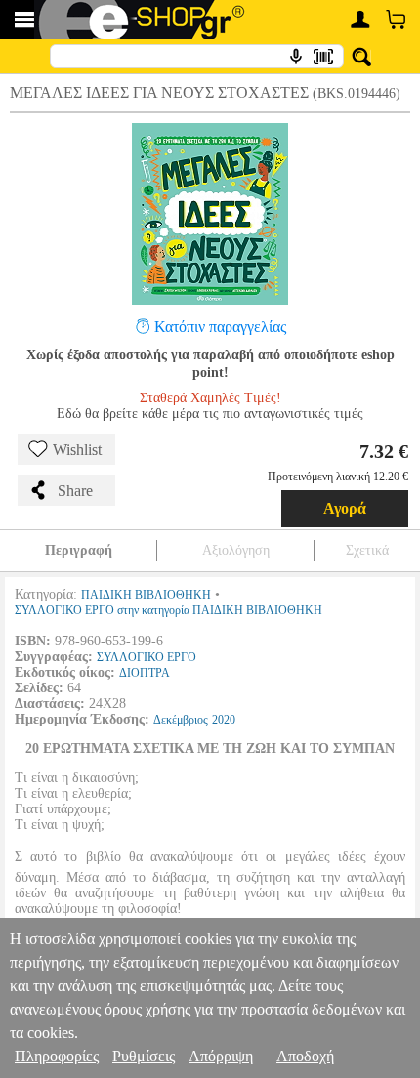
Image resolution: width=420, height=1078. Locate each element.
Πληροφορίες (57, 1056)
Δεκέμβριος (180, 719)
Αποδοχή (305, 1056)
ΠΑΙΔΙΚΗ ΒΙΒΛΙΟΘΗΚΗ (146, 594)
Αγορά (344, 508)
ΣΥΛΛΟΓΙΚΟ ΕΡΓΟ (146, 657)
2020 (223, 719)
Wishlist (77, 449)
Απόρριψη (221, 1056)
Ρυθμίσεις (143, 1056)
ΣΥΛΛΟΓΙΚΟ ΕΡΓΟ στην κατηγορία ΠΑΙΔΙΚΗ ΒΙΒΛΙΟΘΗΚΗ (168, 610)
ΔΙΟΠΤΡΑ (144, 673)
